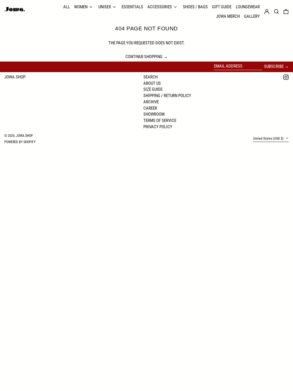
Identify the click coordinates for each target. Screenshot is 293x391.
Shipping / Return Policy (167, 95)
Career (150, 108)
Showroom (154, 114)
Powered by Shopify (19, 142)
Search (150, 77)
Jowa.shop (14, 77)
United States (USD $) (268, 139)
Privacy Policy (157, 126)
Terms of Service (159, 120)
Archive (151, 101)
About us (152, 83)
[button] (286, 11)
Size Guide (153, 89)
